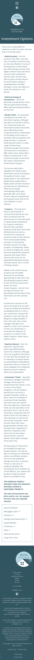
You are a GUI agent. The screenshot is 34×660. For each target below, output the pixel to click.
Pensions (8, 515)
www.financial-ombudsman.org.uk (15, 638)
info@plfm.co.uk (17, 29)
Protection (8, 526)
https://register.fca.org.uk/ (12, 614)
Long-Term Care (11, 537)
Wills (6, 530)
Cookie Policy (12, 649)
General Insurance (11, 534)
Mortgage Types (11, 511)
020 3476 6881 (17, 31)
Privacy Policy (22, 649)
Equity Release (10, 523)
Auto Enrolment (11, 508)
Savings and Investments (14, 519)
